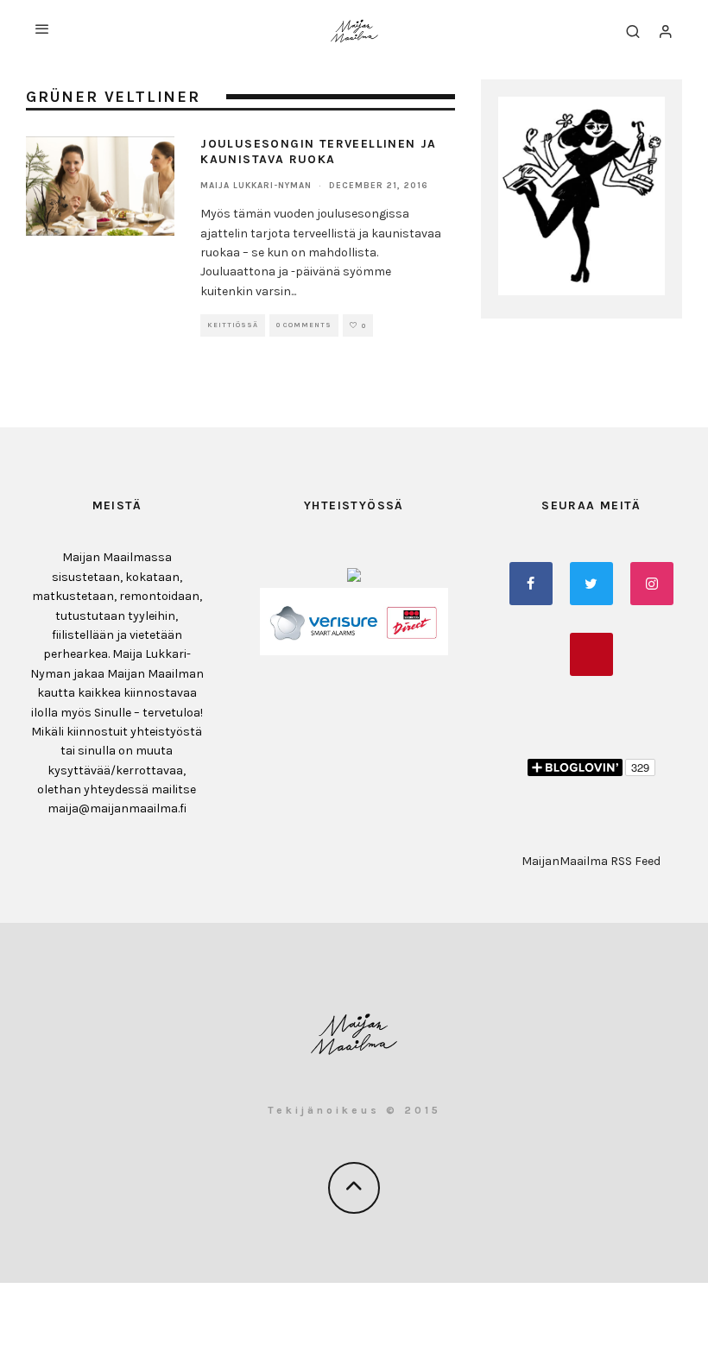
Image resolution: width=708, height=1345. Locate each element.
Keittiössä (232, 325)
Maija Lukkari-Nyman (256, 185)
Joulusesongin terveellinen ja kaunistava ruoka (318, 151)
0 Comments (304, 325)
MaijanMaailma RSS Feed (591, 861)
